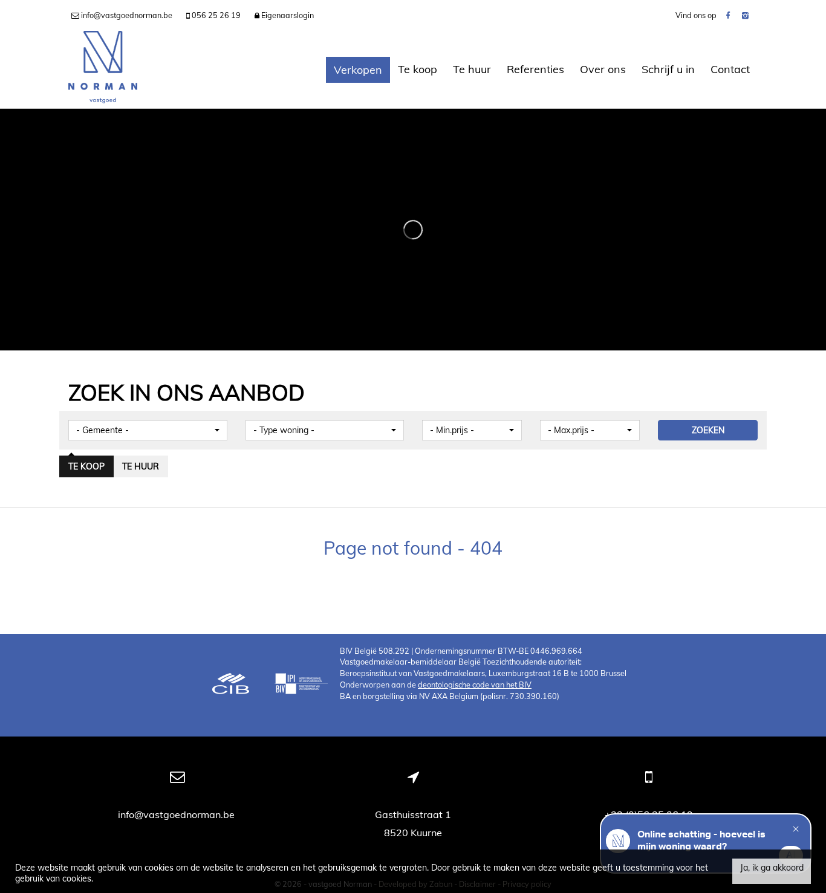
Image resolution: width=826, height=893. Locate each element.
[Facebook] (728, 15)
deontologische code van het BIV (475, 684)
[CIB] (231, 685)
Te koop (417, 69)
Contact (730, 69)
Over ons (603, 69)
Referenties (535, 69)
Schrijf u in (668, 69)
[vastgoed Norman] (102, 69)
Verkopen (358, 70)
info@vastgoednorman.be (177, 814)
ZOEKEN (708, 430)
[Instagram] (745, 15)
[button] (147, 430)
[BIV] (301, 685)
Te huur (472, 69)
